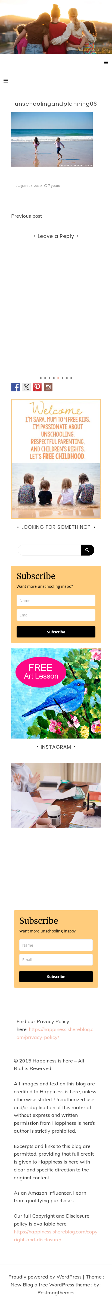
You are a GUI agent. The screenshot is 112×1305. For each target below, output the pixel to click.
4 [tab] (54, 378)
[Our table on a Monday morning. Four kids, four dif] (56, 808)
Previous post (26, 216)
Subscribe (56, 631)
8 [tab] (71, 378)
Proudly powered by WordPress (45, 1277)
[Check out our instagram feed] (48, 387)
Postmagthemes (56, 1292)
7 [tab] (67, 378)
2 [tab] (45, 378)
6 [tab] (62, 378)
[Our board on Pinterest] (37, 387)
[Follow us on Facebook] (15, 387)
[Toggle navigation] (6, 80)
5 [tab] (58, 378)
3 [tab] (49, 378)
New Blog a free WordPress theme (51, 1285)
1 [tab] (41, 378)
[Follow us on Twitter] (26, 387)
